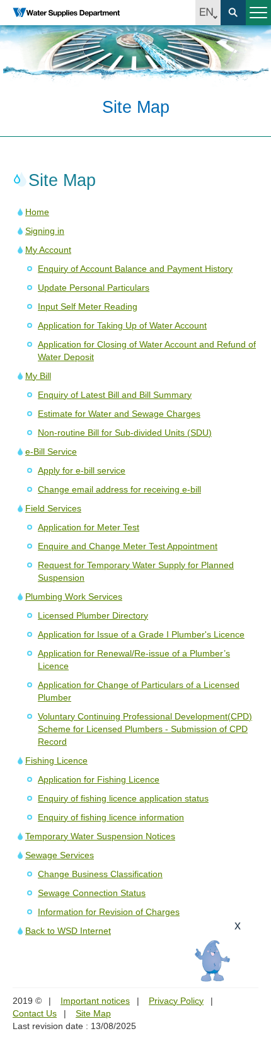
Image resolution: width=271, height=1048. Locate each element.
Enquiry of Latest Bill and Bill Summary (115, 395)
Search (233, 12)
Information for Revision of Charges (109, 912)
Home (37, 212)
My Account (48, 250)
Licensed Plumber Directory (93, 615)
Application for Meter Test (88, 527)
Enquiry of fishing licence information (111, 817)
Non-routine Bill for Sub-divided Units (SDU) (125, 433)
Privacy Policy (176, 1001)
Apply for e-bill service (81, 470)
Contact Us (35, 1013)
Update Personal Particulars (93, 287)
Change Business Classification (100, 874)
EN (208, 12)
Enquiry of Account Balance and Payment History (135, 269)
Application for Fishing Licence (98, 779)
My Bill (38, 376)
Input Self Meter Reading (87, 306)
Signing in (44, 231)
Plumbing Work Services (73, 596)
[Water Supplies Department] (66, 13)
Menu (258, 12)
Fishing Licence (56, 760)
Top (254, 967)
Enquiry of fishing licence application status (123, 798)
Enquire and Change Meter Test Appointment (127, 546)
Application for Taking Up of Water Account (122, 325)
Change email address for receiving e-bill (119, 489)
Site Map (93, 1013)
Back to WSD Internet (68, 931)
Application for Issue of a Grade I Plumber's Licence (141, 634)
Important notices (95, 1001)
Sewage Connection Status (92, 893)
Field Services (53, 508)
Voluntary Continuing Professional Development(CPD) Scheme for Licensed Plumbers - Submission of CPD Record (145, 729)
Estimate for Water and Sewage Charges (119, 414)
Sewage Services (59, 855)
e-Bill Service (51, 451)
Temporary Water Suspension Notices (100, 836)
